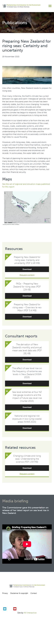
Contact (34, 593)
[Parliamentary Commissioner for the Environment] (21, 6)
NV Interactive (30, 612)
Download (27, 269)
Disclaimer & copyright (19, 593)
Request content (27, 275)
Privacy (5, 593)
